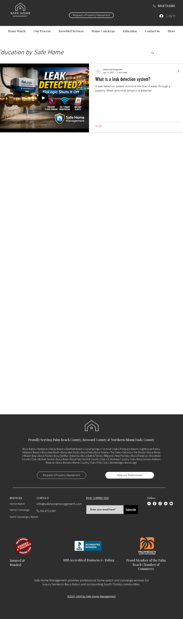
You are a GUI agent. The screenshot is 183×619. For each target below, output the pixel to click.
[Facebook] (154, 503)
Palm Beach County (67, 440)
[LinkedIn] (165, 503)
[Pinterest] (149, 503)
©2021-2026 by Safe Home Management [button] (91, 596)
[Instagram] (160, 503)
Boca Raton (29, 449)
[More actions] (179, 71)
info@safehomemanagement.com (59, 504)
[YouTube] (171, 503)
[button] (152, 53)
